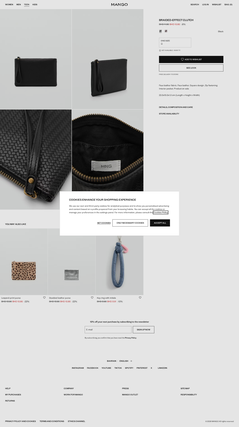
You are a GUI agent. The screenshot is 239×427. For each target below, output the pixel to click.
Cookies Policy (160, 212)
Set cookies (104, 223)
